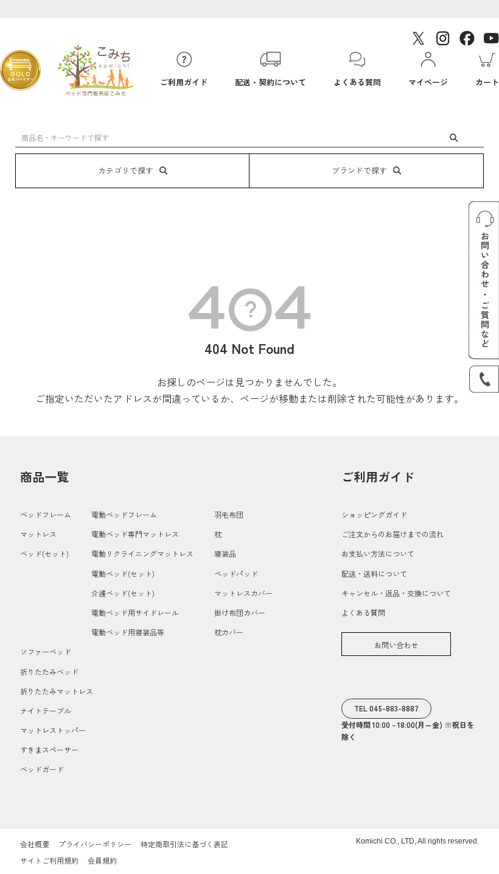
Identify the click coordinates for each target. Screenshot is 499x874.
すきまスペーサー (49, 749)
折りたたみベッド (49, 671)
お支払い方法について (377, 553)
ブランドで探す (359, 170)
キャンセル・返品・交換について (396, 593)
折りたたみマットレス (56, 691)
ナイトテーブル (45, 710)
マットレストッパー (53, 730)
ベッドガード (42, 769)
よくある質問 (363, 612)
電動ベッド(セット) (123, 573)
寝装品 (225, 553)
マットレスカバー (243, 593)
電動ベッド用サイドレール (135, 612)
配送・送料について (374, 573)
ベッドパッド (236, 573)
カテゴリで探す (125, 170)
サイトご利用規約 (49, 860)
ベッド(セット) (44, 553)
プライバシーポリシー (94, 844)
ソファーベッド (45, 651)
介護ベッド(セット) (123, 593)
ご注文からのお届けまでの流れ (392, 534)
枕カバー (228, 632)
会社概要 (34, 844)
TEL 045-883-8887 (386, 708)
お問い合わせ (396, 645)
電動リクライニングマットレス (142, 553)
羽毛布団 (228, 514)
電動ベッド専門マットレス (135, 534)
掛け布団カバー (239, 612)
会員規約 (102, 860)
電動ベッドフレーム (124, 514)
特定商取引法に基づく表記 (184, 844)
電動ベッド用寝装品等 (127, 632)
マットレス (38, 534)
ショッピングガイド (374, 514)
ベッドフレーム (45, 514)
